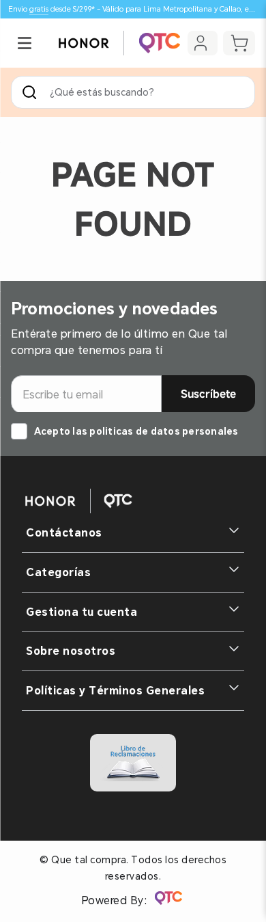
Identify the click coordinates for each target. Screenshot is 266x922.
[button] (24, 43)
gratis (38, 9)
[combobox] (133, 92)
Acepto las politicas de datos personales (136, 431)
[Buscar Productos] (32, 92)
